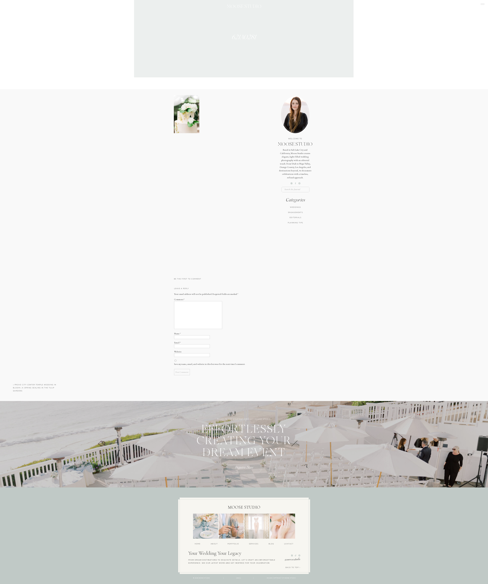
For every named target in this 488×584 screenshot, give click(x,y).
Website (177, 351)
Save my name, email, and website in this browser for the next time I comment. (209, 364)
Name (177, 333)
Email (177, 342)
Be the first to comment (187, 279)
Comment (179, 299)
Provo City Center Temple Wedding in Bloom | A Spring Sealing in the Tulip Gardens (34, 388)
